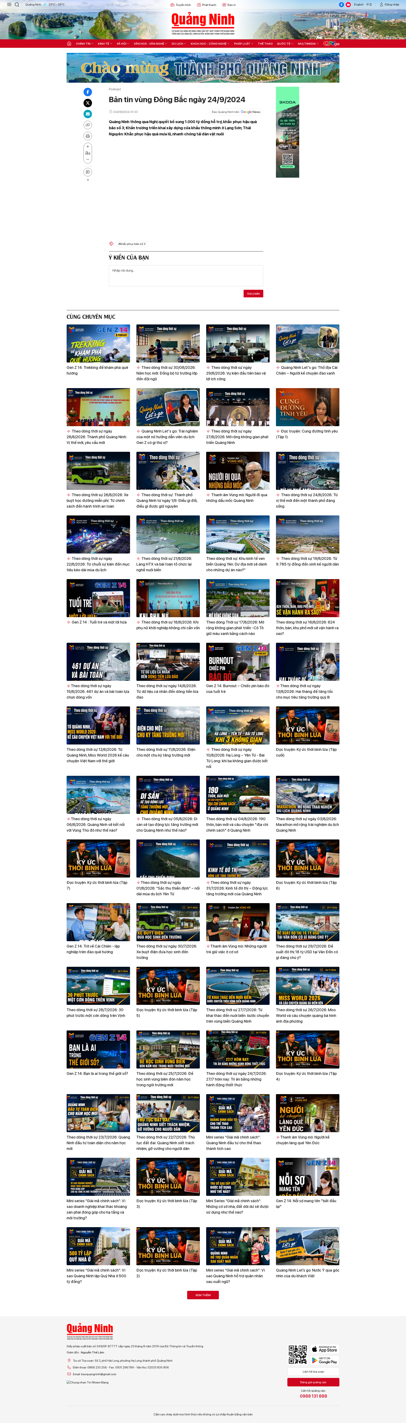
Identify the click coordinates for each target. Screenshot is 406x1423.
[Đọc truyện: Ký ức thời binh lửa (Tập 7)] (98, 858)
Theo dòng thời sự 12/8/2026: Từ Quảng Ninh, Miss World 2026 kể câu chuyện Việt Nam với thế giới (98, 755)
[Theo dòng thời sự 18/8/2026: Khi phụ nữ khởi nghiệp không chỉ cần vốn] (168, 598)
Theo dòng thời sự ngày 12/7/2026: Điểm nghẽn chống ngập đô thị (166, 1400)
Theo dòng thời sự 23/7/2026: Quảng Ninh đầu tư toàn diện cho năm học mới (98, 1143)
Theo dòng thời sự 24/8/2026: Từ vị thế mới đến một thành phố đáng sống (307, 500)
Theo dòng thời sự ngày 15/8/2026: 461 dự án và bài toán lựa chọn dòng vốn (98, 691)
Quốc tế (283, 43)
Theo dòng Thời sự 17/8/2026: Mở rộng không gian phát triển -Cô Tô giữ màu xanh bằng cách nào (235, 628)
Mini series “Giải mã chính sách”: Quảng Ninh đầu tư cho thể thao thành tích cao (233, 1143)
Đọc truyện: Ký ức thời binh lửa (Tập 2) (166, 1273)
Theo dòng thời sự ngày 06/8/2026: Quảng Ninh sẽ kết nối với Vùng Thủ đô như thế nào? (96, 824)
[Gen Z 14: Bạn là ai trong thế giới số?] (98, 1049)
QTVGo (331, 43)
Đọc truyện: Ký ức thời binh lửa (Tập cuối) (306, 752)
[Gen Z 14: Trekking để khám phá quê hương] (98, 343)
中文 (369, 4)
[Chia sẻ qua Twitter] (88, 103)
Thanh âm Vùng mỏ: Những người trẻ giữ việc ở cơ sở (236, 949)
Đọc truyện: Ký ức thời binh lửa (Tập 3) (166, 1204)
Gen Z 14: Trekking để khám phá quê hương (97, 370)
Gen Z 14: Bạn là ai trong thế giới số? (97, 1073)
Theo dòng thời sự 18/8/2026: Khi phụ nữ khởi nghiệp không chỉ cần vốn (168, 625)
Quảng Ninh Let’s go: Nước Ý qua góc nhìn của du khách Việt (307, 1273)
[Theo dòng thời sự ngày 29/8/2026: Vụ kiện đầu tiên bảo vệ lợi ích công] (238, 343)
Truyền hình (183, 5)
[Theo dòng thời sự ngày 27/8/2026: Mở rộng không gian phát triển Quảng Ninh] (238, 407)
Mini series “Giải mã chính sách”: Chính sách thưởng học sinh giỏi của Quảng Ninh (97, 1339)
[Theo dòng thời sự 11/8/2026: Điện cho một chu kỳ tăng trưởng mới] (168, 725)
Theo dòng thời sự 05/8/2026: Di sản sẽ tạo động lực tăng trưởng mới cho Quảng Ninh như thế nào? (167, 824)
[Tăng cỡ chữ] (87, 146)
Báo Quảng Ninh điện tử (203, 23)
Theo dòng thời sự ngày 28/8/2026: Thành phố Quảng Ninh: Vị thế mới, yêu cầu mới (97, 437)
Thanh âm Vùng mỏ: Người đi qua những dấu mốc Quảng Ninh (236, 498)
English (359, 4)
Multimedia (307, 43)
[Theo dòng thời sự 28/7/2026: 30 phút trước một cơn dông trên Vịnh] (98, 986)
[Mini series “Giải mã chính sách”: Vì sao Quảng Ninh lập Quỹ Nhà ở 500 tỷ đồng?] (98, 1246)
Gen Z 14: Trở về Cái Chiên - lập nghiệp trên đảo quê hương (93, 949)
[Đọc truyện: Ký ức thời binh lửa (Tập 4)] (307, 1049)
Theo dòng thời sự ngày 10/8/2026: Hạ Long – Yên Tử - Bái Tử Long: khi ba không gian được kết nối (237, 758)
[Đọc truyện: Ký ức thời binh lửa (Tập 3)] (168, 1177)
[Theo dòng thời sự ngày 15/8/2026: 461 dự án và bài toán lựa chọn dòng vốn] (98, 662)
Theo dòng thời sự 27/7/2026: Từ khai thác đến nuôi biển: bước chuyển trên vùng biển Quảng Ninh (237, 1015)
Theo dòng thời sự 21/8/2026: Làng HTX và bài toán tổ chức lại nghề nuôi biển (164, 564)
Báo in (232, 5)
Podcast (115, 89)
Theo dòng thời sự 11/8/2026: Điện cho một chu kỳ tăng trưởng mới (165, 752)
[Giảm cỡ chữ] (87, 159)
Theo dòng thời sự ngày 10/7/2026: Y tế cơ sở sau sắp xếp (307, 1400)
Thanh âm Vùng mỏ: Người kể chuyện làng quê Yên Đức (302, 1140)
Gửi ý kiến (253, 293)
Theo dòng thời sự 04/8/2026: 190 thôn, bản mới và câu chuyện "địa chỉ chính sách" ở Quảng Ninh (237, 824)
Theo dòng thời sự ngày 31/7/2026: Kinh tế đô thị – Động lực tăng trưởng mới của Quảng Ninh (237, 888)
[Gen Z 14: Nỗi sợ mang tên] (307, 1177)
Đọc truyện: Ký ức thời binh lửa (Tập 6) (306, 885)
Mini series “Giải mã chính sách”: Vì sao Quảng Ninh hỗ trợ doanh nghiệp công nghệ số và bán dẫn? (307, 1339)
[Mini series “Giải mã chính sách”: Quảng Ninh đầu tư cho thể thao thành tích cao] (238, 1113)
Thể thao (265, 43)
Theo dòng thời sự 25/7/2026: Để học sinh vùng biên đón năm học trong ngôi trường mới (164, 1079)
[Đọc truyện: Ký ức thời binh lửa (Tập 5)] (168, 986)
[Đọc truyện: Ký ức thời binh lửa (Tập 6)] (307, 858)
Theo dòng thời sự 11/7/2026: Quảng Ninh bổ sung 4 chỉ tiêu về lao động (237, 1400)
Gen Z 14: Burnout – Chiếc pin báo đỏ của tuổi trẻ (237, 689)
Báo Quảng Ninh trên (225, 112)
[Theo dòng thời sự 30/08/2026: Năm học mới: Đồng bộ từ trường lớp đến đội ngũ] (168, 343)
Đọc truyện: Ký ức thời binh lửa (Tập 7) (97, 885)
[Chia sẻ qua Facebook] (88, 92)
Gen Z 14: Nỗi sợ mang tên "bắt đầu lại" (306, 1204)
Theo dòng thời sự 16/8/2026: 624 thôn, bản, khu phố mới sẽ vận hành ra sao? (307, 628)
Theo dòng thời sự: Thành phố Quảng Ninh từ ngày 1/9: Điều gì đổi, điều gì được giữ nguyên (166, 500)
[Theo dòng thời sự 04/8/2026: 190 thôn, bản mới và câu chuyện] (238, 795)
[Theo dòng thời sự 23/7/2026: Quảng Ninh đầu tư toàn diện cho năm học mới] (98, 1113)
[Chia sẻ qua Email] (88, 114)
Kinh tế (103, 43)
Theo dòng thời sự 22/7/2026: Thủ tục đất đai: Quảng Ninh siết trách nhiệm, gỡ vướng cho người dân (165, 1143)
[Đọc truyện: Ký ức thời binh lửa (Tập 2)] (168, 1246)
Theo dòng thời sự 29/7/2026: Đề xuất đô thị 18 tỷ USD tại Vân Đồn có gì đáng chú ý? (307, 952)
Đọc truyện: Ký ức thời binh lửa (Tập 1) (97, 1400)
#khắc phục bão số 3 (131, 244)
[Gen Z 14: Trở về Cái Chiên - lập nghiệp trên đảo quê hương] (98, 922)
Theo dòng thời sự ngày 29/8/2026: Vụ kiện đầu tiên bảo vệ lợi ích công (236, 373)
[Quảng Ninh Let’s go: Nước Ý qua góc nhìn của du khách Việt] (307, 1246)
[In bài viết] (88, 136)
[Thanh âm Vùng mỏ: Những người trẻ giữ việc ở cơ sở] (238, 922)
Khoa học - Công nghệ (208, 43)
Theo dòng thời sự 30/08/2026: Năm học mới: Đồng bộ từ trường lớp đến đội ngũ (166, 373)
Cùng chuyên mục (91, 316)
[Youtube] (348, 4)
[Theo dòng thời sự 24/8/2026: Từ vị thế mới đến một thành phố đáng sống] (307, 471)
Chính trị (83, 43)
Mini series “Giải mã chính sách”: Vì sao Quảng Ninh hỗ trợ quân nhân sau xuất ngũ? (235, 1276)
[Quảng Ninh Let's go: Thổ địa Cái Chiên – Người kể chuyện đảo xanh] (307, 343)
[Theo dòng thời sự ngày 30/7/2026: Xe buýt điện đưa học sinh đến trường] (168, 922)
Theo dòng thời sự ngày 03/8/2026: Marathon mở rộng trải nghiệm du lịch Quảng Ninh (307, 824)
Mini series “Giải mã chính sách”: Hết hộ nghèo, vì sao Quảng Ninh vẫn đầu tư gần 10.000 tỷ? (167, 1339)
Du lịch (177, 43)
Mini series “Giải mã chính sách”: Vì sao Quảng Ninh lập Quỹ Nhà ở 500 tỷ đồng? (96, 1276)
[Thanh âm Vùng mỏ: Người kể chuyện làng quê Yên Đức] (307, 1113)
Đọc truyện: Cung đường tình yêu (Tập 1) (307, 434)
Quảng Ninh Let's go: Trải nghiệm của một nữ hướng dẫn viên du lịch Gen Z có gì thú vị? (167, 437)
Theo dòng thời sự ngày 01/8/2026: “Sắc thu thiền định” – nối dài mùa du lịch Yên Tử (168, 888)
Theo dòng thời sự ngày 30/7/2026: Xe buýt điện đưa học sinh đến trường (166, 952)
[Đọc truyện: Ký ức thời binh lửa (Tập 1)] (98, 1373)
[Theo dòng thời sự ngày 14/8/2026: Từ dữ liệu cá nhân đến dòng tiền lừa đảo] (168, 662)
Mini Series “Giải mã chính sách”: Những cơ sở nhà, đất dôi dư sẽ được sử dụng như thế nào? (237, 1206)
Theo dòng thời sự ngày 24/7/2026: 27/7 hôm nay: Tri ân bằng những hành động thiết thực (236, 1079)
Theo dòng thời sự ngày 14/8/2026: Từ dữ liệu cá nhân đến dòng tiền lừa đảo (167, 691)
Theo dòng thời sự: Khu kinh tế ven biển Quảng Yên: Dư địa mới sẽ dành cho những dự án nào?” (236, 564)
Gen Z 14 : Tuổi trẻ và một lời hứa (99, 622)
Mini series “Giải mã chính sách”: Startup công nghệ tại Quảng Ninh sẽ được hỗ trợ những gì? (237, 1339)
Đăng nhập (392, 4)
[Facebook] (341, 4)
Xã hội (121, 43)
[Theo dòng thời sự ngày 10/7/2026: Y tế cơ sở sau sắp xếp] (307, 1373)
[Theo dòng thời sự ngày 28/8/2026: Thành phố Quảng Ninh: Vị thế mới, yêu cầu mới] (98, 407)
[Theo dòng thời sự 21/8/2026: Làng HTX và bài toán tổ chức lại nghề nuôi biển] (168, 534)
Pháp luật (242, 43)
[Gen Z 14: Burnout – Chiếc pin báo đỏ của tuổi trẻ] (238, 662)
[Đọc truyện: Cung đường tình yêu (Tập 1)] (307, 407)
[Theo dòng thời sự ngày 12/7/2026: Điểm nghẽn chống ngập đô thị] (168, 1373)
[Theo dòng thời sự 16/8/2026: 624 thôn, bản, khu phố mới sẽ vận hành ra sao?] (307, 598)
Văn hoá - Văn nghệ (149, 43)
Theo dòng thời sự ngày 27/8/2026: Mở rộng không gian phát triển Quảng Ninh (237, 437)
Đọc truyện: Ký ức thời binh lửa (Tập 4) (306, 1076)
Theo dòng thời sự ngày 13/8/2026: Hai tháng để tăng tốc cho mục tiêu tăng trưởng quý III (304, 691)
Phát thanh (209, 5)
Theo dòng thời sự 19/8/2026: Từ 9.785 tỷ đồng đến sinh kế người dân (307, 561)
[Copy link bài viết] (88, 125)
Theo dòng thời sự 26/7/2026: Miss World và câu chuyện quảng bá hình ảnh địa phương (306, 1015)
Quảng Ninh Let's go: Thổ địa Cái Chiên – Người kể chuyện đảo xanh (306, 370)
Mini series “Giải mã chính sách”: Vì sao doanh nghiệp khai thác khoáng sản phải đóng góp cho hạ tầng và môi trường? (97, 1209)
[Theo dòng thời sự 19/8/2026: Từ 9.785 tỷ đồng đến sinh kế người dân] (307, 534)
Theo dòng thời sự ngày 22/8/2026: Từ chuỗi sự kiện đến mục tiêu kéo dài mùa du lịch (98, 564)
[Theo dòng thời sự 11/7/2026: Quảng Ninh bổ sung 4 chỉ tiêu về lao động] (238, 1373)
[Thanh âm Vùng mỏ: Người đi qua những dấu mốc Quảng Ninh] (238, 471)
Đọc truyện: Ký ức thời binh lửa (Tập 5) (166, 1013)
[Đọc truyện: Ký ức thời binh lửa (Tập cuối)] (307, 725)
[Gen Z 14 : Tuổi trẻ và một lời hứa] (98, 598)
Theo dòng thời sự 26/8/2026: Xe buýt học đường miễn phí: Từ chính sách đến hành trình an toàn (97, 500)
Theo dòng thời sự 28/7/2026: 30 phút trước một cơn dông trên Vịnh (96, 1013)
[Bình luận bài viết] (88, 172)
